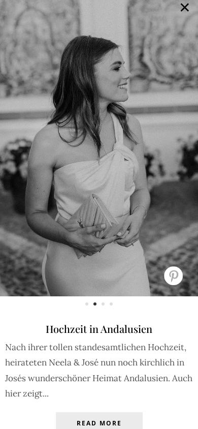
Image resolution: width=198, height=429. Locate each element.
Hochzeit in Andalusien (99, 328)
